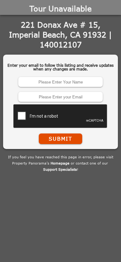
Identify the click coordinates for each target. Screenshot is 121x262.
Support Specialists (60, 169)
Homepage (60, 163)
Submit (60, 139)
